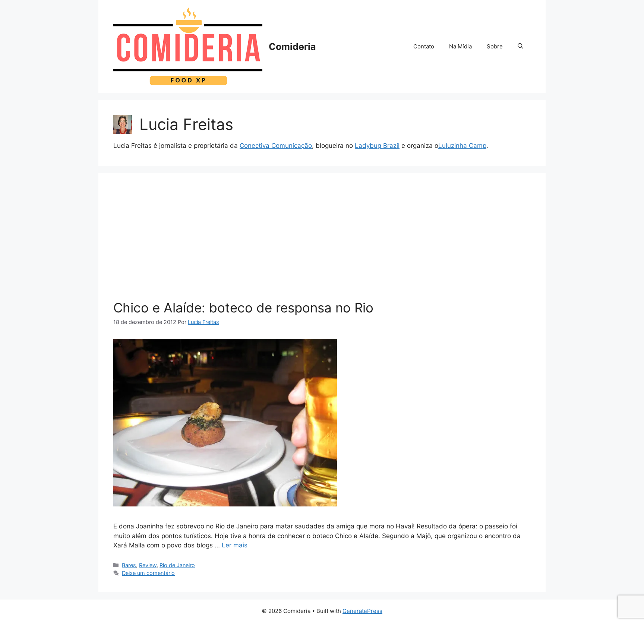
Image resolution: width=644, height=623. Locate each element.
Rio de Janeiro (177, 565)
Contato (423, 46)
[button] (520, 46)
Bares (129, 565)
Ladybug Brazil (377, 145)
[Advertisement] (322, 244)
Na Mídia (460, 46)
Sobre (495, 46)
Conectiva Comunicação (276, 145)
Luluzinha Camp (462, 145)
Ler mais (234, 545)
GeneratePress (362, 610)
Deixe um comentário (148, 573)
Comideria (292, 46)
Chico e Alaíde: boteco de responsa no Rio (243, 307)
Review (148, 565)
